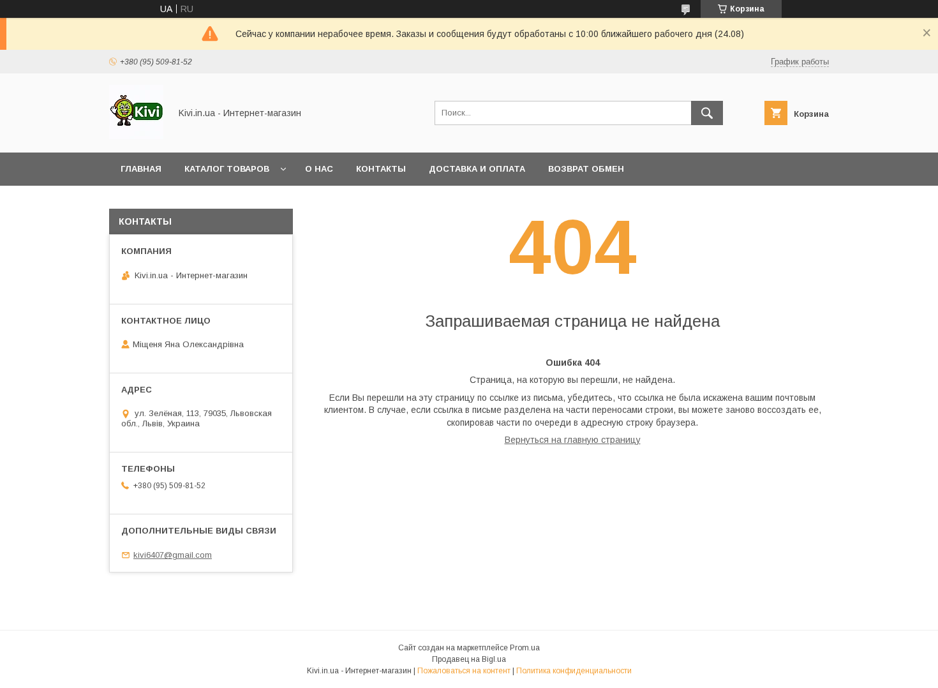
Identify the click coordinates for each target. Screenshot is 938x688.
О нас (319, 169)
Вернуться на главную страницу (573, 440)
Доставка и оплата (477, 169)
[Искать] (707, 113)
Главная (141, 169)
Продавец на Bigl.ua (469, 659)
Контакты (381, 169)
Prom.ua (525, 647)
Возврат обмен (586, 169)
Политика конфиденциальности (574, 670)
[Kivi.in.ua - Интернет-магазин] (136, 136)
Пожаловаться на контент (463, 670)
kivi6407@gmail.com (172, 555)
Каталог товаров (226, 169)
